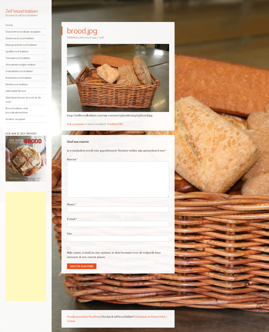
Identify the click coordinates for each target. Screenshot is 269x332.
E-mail (72, 219)
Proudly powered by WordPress (83, 316)
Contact (71, 320)
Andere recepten (15, 119)
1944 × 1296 (98, 37)
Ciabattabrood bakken (19, 71)
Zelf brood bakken (21, 11)
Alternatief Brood (15, 91)
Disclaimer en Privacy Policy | (151, 316)
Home (9, 25)
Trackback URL (115, 123)
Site (69, 233)
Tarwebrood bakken (17, 58)
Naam (71, 204)
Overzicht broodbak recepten (22, 31)
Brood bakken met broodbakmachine (16, 110)
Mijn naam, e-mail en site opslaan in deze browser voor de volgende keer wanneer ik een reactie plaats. (114, 255)
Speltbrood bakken (17, 51)
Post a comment (75, 123)
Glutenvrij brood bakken (19, 38)
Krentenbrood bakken (18, 77)
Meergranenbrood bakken (21, 44)
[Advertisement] (25, 246)
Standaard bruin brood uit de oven (23, 99)
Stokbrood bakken (16, 84)
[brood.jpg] (118, 111)
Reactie (72, 159)
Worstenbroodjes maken (20, 64)
